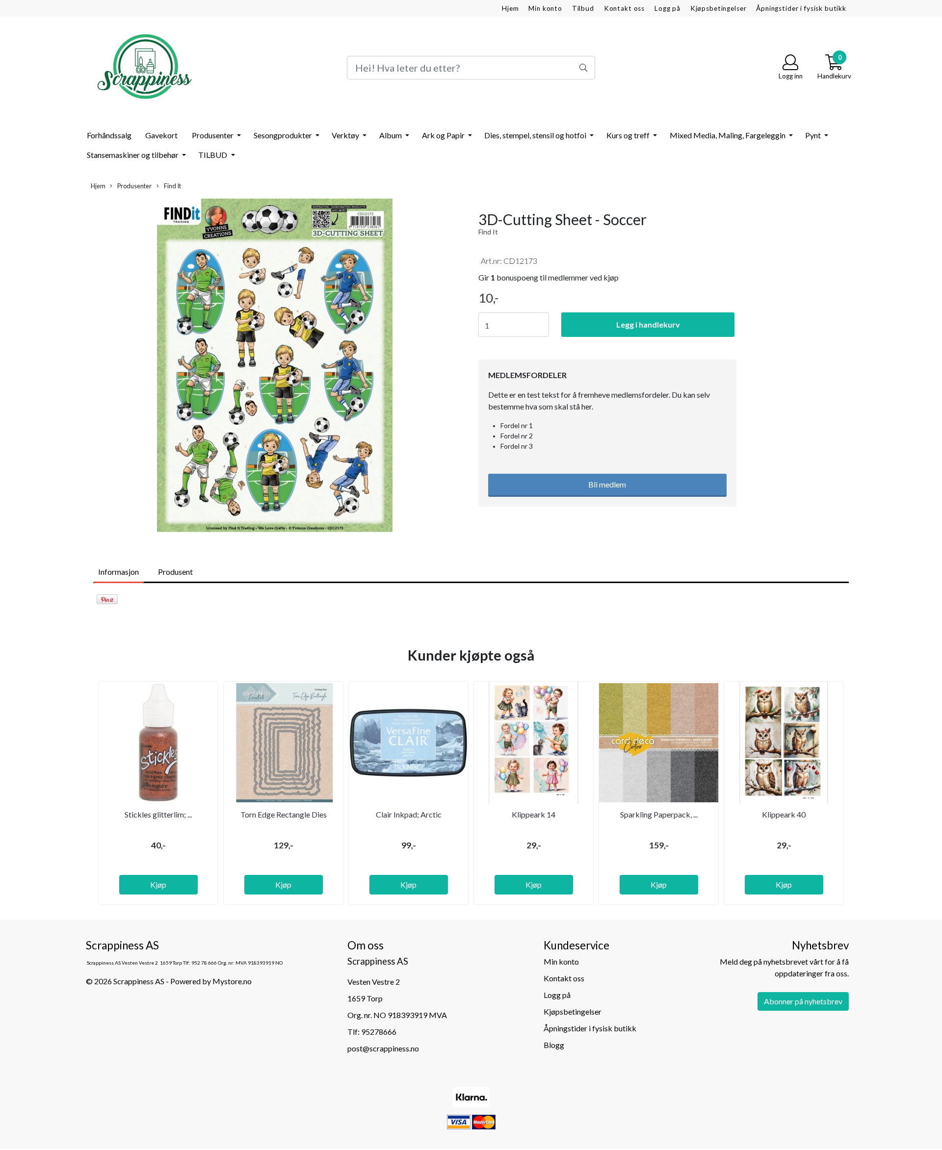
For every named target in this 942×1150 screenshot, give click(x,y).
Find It (172, 186)
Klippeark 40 (784, 814)
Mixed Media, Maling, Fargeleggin (728, 135)
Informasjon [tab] (118, 571)
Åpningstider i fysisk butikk (801, 8)
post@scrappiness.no (383, 1048)
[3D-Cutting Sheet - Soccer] (274, 366)
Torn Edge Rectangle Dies (283, 814)
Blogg (554, 1044)
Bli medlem (607, 484)
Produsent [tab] (175, 571)
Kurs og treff (628, 135)
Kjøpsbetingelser (718, 8)
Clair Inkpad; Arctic (409, 814)
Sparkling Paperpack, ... (659, 814)
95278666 (378, 1031)
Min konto (545, 8)
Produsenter (213, 135)
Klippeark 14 (533, 814)
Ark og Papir (444, 135)
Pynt (813, 135)
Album (391, 135)
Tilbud (583, 8)
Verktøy (346, 135)
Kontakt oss (624, 8)
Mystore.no (232, 981)
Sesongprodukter (284, 135)
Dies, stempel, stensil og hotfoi (536, 135)
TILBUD (213, 154)
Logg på (667, 8)
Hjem (510, 8)
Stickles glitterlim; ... (158, 814)
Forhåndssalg (109, 135)
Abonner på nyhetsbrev (803, 1001)
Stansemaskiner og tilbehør (133, 154)
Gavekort (161, 135)
